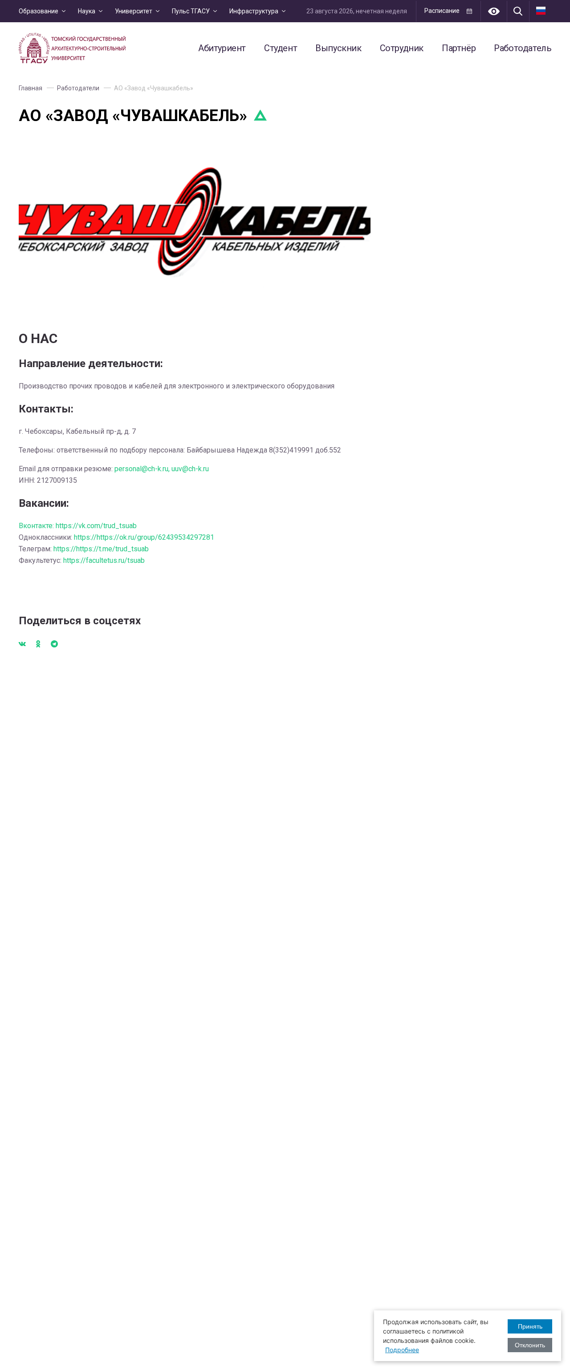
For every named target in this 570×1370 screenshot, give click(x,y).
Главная (30, 88)
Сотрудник (401, 48)
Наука (86, 11)
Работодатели (78, 88)
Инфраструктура (253, 11)
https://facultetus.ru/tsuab (104, 560)
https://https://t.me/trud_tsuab (101, 549)
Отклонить (530, 1345)
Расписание (442, 10)
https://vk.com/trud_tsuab (96, 525)
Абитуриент (222, 48)
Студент (280, 48)
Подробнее (402, 1350)
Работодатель (522, 48)
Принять (530, 1326)
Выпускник (338, 48)
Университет (133, 11)
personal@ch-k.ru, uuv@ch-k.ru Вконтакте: (114, 497)
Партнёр (459, 48)
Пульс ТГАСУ (191, 11)
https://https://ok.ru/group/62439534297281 (144, 537)
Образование (38, 11)
